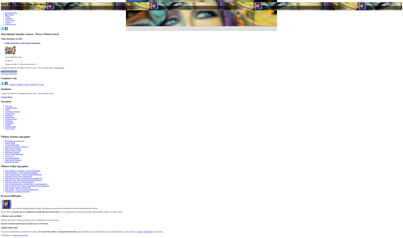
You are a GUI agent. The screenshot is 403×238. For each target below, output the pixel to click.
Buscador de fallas (11, 13)
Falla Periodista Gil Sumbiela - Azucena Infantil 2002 (22, 171)
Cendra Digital (10, 113)
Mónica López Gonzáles (13, 150)
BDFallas (26, 208)
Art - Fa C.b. (9, 156)
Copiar (41, 84)
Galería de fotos (10, 24)
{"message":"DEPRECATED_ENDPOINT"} (23, 84)
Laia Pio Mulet (10, 143)
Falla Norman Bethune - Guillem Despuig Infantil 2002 (23, 174)
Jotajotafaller (9, 123)
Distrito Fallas (9, 117)
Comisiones (9, 18)
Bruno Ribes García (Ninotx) (14, 141)
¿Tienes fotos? (9, 20)
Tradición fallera (10, 127)
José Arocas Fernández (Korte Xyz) (17, 147)
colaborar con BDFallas (145, 232)
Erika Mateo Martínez (12, 152)
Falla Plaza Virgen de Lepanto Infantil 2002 (19, 182)
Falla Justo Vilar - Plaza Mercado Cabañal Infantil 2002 (23, 180)
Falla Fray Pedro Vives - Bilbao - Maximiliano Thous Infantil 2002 (27, 186)
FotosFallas (9, 121)
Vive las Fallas (10, 129)
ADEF (7, 110)
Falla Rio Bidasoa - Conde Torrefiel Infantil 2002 (21, 173)
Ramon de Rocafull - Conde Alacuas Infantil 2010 (22, 43)
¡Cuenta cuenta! (59, 68)
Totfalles (8, 125)
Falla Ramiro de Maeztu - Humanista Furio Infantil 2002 (23, 178)
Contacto (8, 22)
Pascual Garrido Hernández (14, 154)
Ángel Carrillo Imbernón (13, 160)
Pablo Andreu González (13, 148)
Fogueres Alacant (11, 119)
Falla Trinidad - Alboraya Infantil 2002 (18, 188)
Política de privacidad (20, 235)
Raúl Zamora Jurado (12, 162)
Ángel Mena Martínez (12, 158)
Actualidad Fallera (11, 108)
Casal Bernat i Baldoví (12, 112)
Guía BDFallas (6, 9)
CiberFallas (9, 115)
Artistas (7, 17)
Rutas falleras (9, 15)
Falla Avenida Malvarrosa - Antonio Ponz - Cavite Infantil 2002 (26, 184)
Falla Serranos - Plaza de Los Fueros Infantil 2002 (21, 190)
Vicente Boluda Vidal (12, 145)
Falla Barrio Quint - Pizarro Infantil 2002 (18, 176)
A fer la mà (8, 106)
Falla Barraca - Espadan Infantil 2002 (17, 191)
